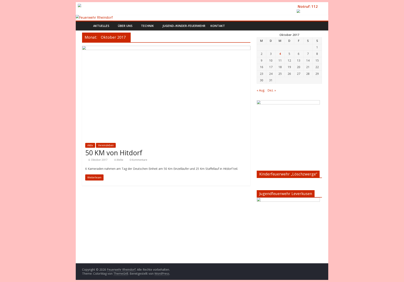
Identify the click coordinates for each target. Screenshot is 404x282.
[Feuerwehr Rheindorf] (94, 17)
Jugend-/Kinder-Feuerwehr (183, 26)
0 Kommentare (138, 160)
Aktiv (90, 145)
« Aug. (261, 90)
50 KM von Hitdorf (113, 152)
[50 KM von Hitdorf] (166, 48)
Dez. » (271, 90)
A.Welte (119, 160)
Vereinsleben (106, 145)
